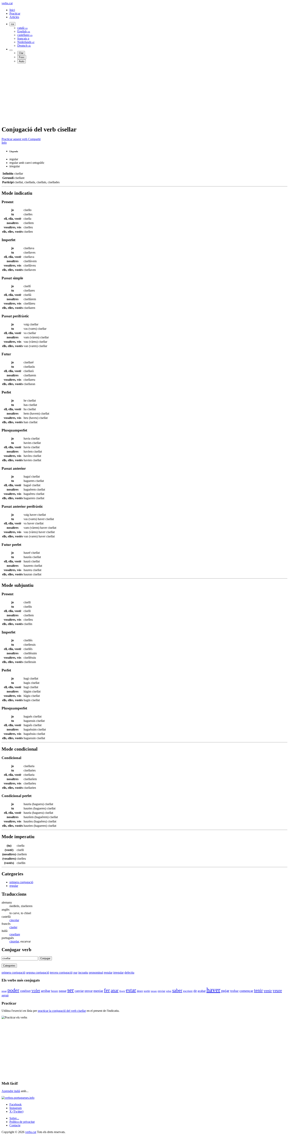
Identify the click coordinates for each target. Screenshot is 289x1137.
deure (140, 991)
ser (70, 990)
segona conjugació (37, 972)
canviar (79, 991)
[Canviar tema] (11, 50)
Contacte (14, 1125)
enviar (161, 991)
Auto (21, 61)
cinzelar (14, 941)
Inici (12, 10)
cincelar (14, 920)
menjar (98, 991)
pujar (225, 990)
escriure (188, 991)
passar (62, 991)
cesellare (14, 934)
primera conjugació (21, 882)
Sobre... (14, 1118)
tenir (258, 990)
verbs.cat (7, 3)
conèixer (25, 991)
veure (277, 990)
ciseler (13, 927)
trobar (234, 991)
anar (115, 990)
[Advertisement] (119, 94)
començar (246, 991)
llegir (122, 991)
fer (107, 990)
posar (4, 991)
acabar (202, 991)
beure (54, 991)
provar (89, 991)
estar (131, 990)
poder (13, 990)
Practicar (14, 13)
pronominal (96, 972)
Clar (21, 53)
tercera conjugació (61, 972)
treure (154, 991)
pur (75, 972)
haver (213, 989)
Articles (14, 17)
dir (195, 991)
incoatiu (83, 972)
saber (177, 990)
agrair (5, 995)
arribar (45, 991)
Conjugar (45, 958)
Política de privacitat (22, 1121)
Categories (9, 965)
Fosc (22, 57)
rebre (168, 991)
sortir (147, 991)
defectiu (129, 972)
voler (35, 990)
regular (13, 885)
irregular (118, 972)
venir (268, 990)
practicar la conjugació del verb (62, 1010)
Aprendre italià (11, 1091)
